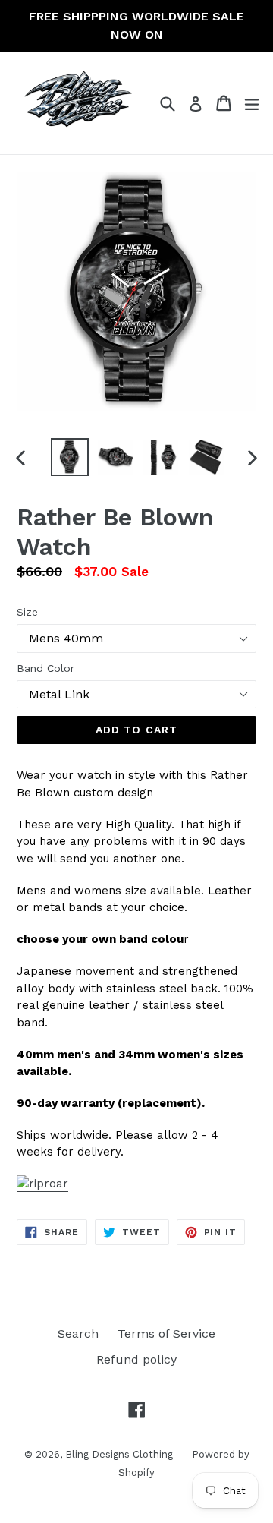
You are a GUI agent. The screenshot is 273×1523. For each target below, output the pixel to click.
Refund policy (136, 1359)
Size (27, 612)
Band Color (45, 668)
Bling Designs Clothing (119, 1454)
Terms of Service (166, 1333)
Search (78, 1333)
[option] (70, 457)
